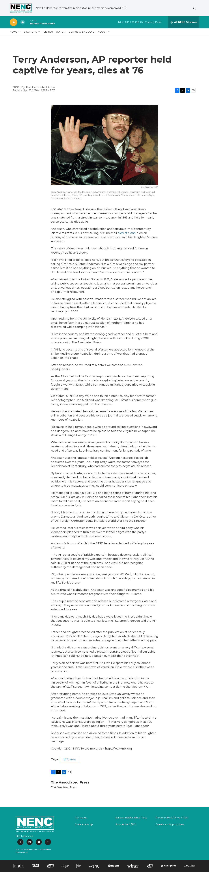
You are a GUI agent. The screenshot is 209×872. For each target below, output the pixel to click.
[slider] (27, 22)
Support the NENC (125, 824)
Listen (48, 31)
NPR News (69, 759)
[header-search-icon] (194, 8)
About (102, 31)
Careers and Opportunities (170, 824)
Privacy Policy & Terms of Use (171, 818)
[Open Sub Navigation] (20, 32)
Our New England (82, 31)
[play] (13, 22)
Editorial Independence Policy (131, 818)
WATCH (60, 31)
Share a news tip (84, 824)
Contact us (81, 818)
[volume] (22, 22)
